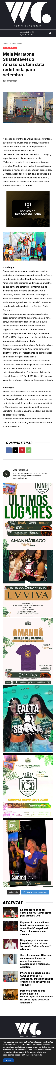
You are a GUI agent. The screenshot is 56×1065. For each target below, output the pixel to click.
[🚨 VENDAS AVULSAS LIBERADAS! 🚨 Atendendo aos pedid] (28, 786)
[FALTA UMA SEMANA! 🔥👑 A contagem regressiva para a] (28, 718)
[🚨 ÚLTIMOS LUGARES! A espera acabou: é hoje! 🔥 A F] (28, 516)
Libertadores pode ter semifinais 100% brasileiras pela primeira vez (35, 912)
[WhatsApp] (28, 450)
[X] (15, 450)
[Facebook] (9, 450)
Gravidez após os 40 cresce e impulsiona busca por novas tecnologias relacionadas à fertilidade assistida (36, 961)
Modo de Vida (16, 44)
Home (5, 44)
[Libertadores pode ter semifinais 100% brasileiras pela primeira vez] (10, 912)
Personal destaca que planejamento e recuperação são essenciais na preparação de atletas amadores (36, 996)
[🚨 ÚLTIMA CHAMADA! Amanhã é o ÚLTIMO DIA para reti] (28, 583)
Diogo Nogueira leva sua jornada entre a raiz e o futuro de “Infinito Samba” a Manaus (35, 945)
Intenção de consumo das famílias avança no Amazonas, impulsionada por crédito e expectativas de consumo (36, 978)
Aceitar (8, 1060)
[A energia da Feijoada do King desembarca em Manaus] (28, 853)
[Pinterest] (22, 450)
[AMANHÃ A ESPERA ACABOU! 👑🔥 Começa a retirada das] (28, 651)
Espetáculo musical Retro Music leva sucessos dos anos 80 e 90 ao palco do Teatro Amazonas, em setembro (34, 928)
